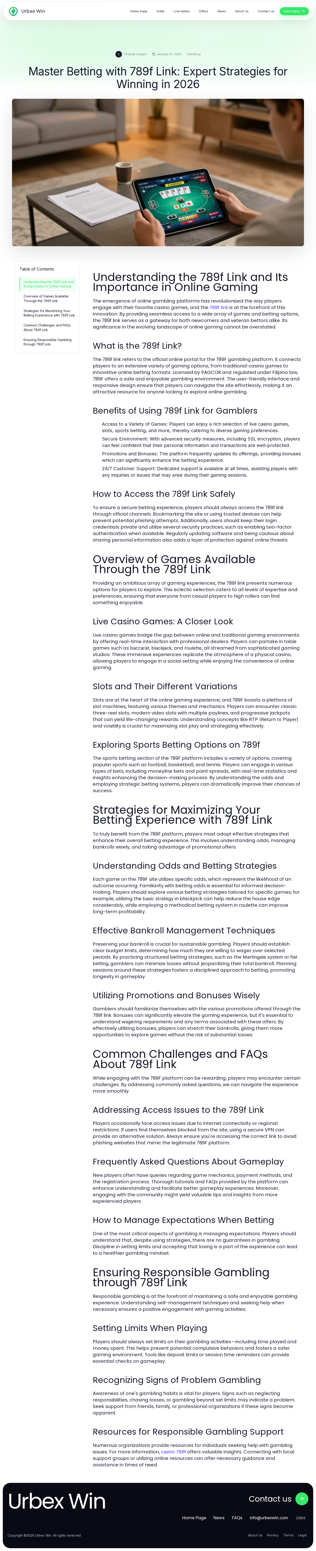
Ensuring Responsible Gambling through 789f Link (47, 342)
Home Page (194, 1518)
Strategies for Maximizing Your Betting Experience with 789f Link (49, 313)
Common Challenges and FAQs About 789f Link (47, 327)
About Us (255, 1535)
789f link (219, 307)
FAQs (237, 1518)
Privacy (273, 1535)
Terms (288, 1535)
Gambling (194, 54)
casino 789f (173, 1452)
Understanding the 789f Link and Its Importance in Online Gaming (49, 284)
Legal (302, 1535)
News (219, 1518)
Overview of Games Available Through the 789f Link (46, 298)
